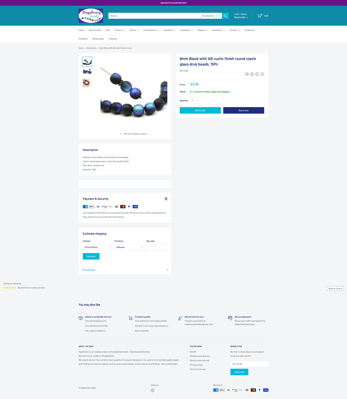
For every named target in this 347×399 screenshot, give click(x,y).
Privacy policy (196, 364)
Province (119, 241)
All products (91, 48)
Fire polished (150, 30)
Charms (118, 30)
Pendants (83, 38)
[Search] (225, 16)
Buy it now (244, 110)
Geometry (217, 30)
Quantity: (184, 100)
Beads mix (250, 30)
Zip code (150, 241)
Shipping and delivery (200, 356)
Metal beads (98, 38)
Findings (113, 38)
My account (240, 17)
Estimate (91, 256)
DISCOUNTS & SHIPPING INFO (173, 3)
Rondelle (168, 30)
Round (133, 30)
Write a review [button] (335, 288)
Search (193, 351)
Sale (108, 30)
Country (87, 241)
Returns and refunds (199, 360)
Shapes (201, 30)
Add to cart (200, 110)
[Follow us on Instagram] (153, 390)
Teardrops (185, 30)
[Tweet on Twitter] (257, 74)
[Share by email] (262, 74)
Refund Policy (88, 269)
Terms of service (198, 369)
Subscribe (239, 372)
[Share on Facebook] (247, 74)
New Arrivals (95, 30)
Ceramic (233, 30)
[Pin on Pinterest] (252, 74)
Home (81, 30)
